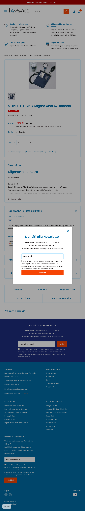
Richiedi (42, 273)
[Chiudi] (68, 231)
